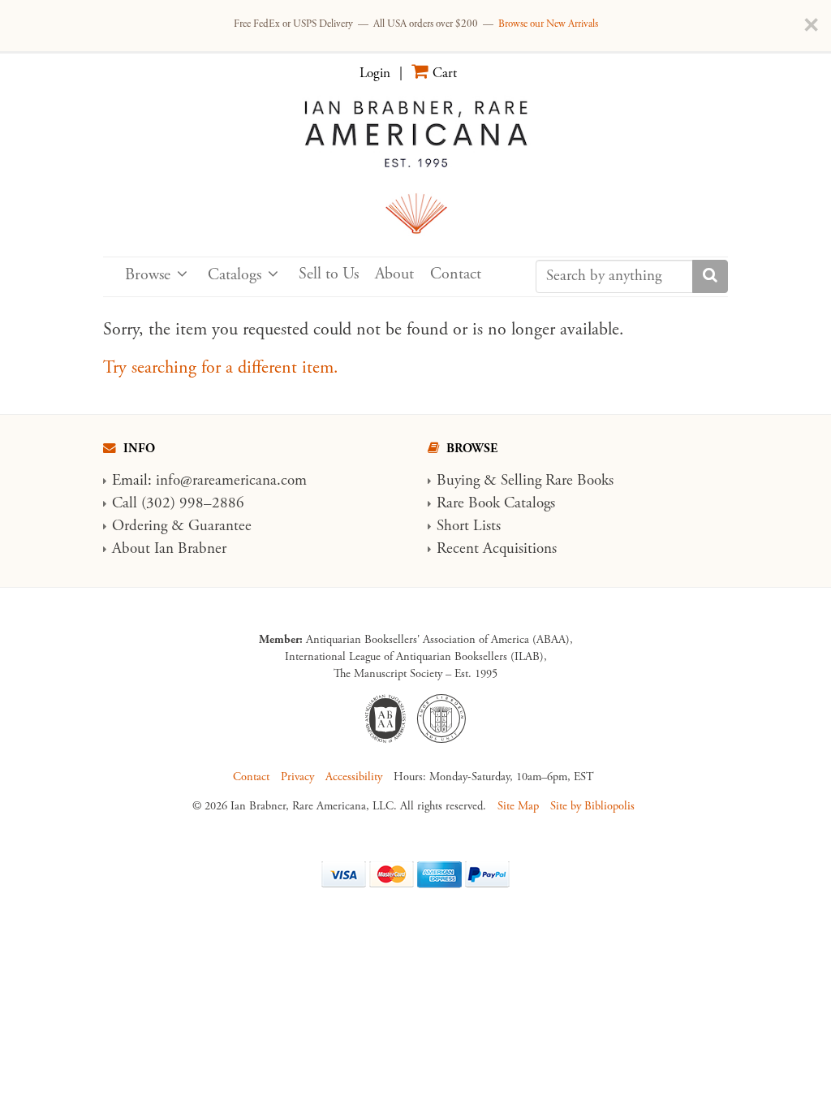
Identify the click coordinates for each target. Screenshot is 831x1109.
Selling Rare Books (557, 480)
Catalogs (234, 275)
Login (375, 73)
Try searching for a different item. (220, 367)
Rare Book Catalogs (496, 503)
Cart (444, 73)
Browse (147, 275)
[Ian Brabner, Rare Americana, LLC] (415, 165)
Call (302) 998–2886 (178, 503)
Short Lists (469, 526)
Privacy (297, 777)
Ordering (139, 526)
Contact (455, 274)
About (394, 274)
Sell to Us (329, 274)
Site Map (518, 806)
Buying (458, 480)
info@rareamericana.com (231, 480)
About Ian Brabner (169, 549)
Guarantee (220, 526)
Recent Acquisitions (497, 549)
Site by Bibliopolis (592, 806)
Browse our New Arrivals (548, 24)
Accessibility (353, 777)
